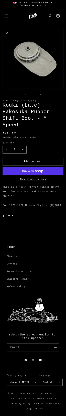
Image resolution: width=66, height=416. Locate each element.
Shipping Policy (18, 279)
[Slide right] (40, 94)
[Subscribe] (55, 347)
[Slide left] (25, 94)
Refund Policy (16, 286)
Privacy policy (22, 399)
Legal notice (35, 409)
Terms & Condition (19, 271)
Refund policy (49, 393)
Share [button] (9, 215)
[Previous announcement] (6, 4)
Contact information (46, 404)
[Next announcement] (59, 4)
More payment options (33, 179)
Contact (12, 263)
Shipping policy (20, 404)
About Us (12, 256)
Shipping (7, 137)
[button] (6, 16)
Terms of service (46, 399)
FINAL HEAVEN (26, 393)
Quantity (8, 143)
